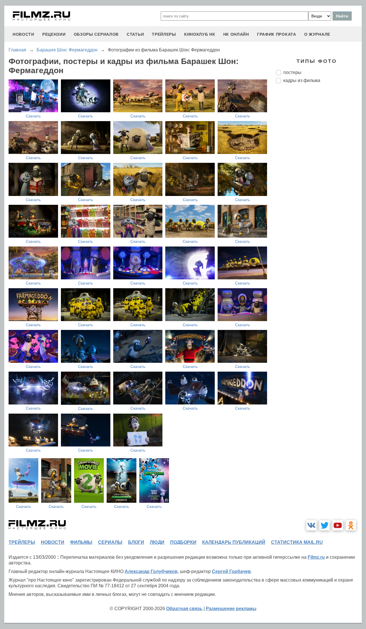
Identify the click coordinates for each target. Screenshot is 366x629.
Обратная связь (184, 608)
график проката (276, 34)
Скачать (33, 116)
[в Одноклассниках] (351, 525)
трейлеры (164, 34)
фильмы (81, 542)
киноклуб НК (199, 34)
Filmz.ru (316, 557)
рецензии (54, 34)
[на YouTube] (338, 525)
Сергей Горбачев (231, 571)
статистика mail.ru (297, 542)
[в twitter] (324, 525)
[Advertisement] (319, 183)
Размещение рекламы (231, 608)
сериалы (110, 542)
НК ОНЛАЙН (236, 34)
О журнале (317, 34)
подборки (183, 542)
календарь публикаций (233, 542)
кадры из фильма (301, 80)
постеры (292, 72)
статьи (135, 34)
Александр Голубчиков (151, 571)
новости (23, 34)
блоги (136, 542)
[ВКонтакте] (311, 525)
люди (157, 542)
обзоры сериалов (96, 34)
